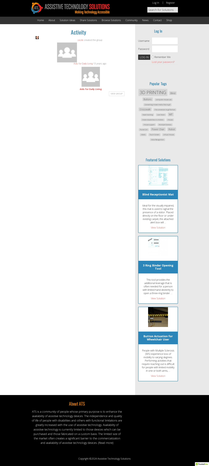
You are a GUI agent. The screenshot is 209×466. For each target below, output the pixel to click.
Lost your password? (163, 62)
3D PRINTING (153, 92)
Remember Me (162, 57)
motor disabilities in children (152, 120)
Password (143, 49)
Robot (172, 129)
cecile (80, 40)
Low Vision (161, 115)
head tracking (148, 115)
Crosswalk (145, 109)
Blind (172, 93)
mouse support (149, 125)
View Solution (158, 227)
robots (143, 135)
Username (143, 41)
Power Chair (158, 129)
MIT (170, 114)
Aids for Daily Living (83, 63)
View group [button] (117, 93)
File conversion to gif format (165, 110)
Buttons (148, 99)
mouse (170, 120)
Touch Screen (154, 135)
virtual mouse (169, 135)
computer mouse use (163, 99)
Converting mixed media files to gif (157, 105)
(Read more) (105, 443)
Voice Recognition (157, 140)
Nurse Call (143, 129)
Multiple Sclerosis (165, 125)
